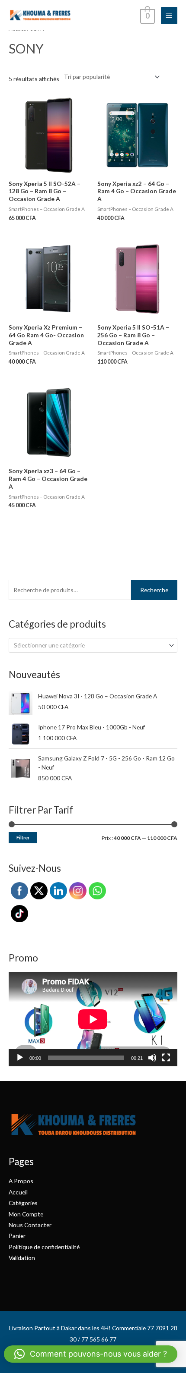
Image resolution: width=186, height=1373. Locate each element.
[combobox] (93, 645)
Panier (17, 1235)
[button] (90, 1354)
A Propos (21, 1180)
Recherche (154, 590)
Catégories (23, 1202)
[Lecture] (20, 1057)
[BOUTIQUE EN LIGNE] (40, 15)
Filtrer (22, 837)
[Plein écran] (166, 1057)
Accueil (18, 1192)
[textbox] (89, 645)
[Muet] (152, 1057)
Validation (22, 1257)
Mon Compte (26, 1214)
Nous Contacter (30, 1224)
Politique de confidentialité (44, 1246)
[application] (93, 1019)
